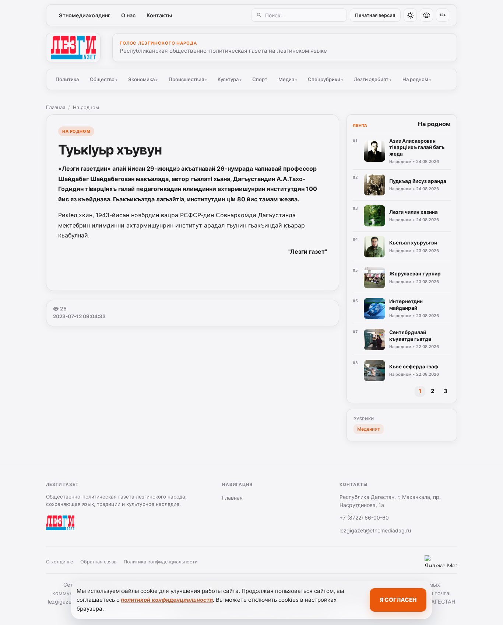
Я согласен (398, 599)
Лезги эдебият (372, 79)
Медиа (287, 79)
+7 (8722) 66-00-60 (364, 517)
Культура (230, 79)
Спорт (259, 79)
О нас (128, 15)
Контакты (159, 15)
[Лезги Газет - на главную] (73, 47)
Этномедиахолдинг (84, 15)
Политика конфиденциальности (161, 562)
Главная (55, 107)
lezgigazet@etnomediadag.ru (375, 530)
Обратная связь (98, 562)
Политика (67, 79)
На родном (416, 79)
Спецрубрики (325, 79)
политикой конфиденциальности (167, 599)
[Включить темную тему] (410, 15)
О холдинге (59, 562)
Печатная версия (375, 15)
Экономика (143, 79)
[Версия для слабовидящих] (426, 15)
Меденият (368, 429)
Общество (103, 79)
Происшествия (188, 79)
